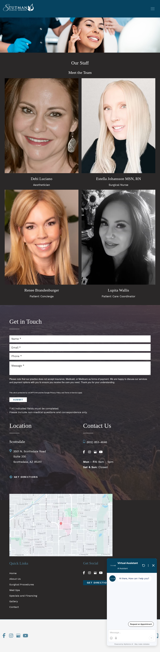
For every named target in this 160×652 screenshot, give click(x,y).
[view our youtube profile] (100, 452)
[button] (99, 582)
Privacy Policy (55, 392)
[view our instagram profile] (89, 452)
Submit (18, 399)
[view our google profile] (95, 452)
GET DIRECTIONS (26, 476)
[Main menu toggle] (152, 9)
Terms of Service (71, 392)
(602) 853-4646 (97, 442)
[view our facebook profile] (84, 452)
